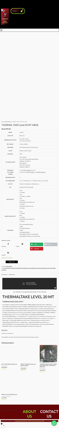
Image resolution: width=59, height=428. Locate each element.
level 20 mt (12, 268)
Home (3, 121)
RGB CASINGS (8, 121)
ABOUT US (29, 413)
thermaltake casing (25, 268)
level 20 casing (7, 268)
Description (5, 274)
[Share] (6, 424)
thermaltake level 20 (33, 268)
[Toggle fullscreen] (10, 424)
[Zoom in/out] (14, 424)
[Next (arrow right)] (6, 427)
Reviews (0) (12, 274)
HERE (29, 304)
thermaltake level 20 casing (44, 268)
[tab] (5, 274)
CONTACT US (49, 413)
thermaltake (18, 268)
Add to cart (12, 261)
